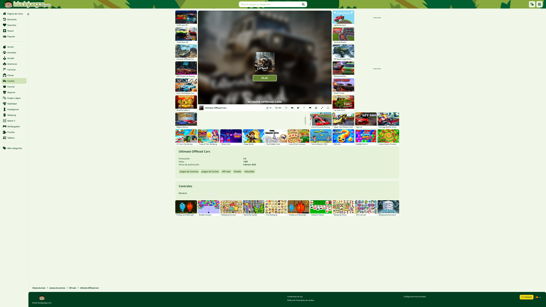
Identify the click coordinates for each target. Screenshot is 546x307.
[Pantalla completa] (328, 107)
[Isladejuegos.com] (27, 4)
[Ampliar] (322, 107)
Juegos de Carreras (189, 171)
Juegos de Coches (210, 171)
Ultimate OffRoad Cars (89, 288)
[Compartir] (304, 107)
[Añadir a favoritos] (286, 107)
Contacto (528, 297)
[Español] (539, 297)
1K (269, 107)
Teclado (237, 171)
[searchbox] (273, 4)
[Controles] (292, 107)
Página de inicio (38, 288)
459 (278, 107)
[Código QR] (298, 107)
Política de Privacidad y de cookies (300, 300)
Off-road (226, 171)
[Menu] (539, 4)
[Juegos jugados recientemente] (532, 4)
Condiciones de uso (295, 296)
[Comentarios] (310, 107)
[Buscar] (303, 4)
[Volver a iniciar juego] (316, 107)
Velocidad (249, 171)
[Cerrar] (28, 14)
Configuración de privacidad (415, 296)
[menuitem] (14, 13)
